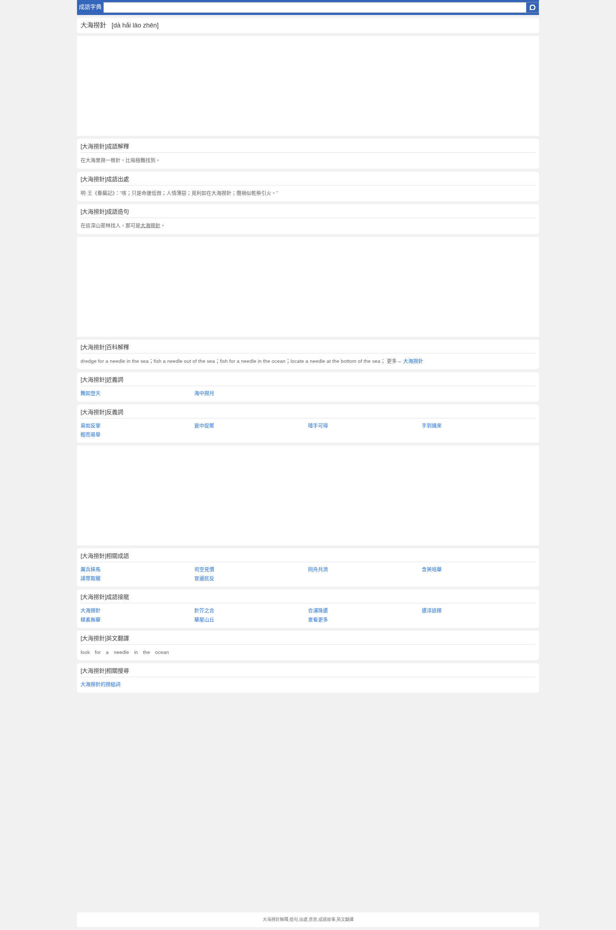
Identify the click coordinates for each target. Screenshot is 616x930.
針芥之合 (204, 610)
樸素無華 (91, 619)
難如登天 (91, 393)
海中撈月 (204, 393)
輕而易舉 (91, 434)
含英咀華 (432, 569)
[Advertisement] (291, 86)
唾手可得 (318, 425)
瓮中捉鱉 (204, 425)
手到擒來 (432, 425)
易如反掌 (91, 425)
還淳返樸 (432, 610)
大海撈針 (412, 361)
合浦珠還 (318, 610)
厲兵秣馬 (91, 569)
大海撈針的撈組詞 (100, 684)
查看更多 (318, 619)
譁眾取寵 (91, 578)
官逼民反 (204, 578)
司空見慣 (204, 569)
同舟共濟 (318, 569)
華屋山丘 (204, 619)
